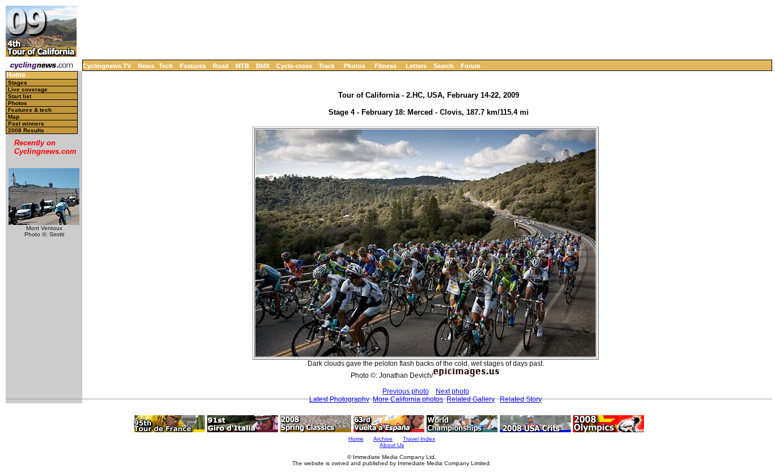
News (146, 65)
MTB (242, 65)
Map (13, 117)
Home (16, 75)
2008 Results (26, 130)
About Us (392, 445)
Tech (166, 65)
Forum (471, 65)
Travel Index (419, 439)
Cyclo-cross (294, 65)
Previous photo (405, 391)
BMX (262, 65)
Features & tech (30, 110)
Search (443, 65)
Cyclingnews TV (107, 65)
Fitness (385, 65)
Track (327, 65)
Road (221, 65)
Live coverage (28, 89)
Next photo (452, 391)
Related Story (521, 399)
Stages (17, 83)
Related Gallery (471, 399)
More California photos (408, 399)
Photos (354, 65)
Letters (416, 65)
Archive (383, 439)
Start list (19, 96)
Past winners (26, 123)
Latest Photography (339, 399)
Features (193, 65)
